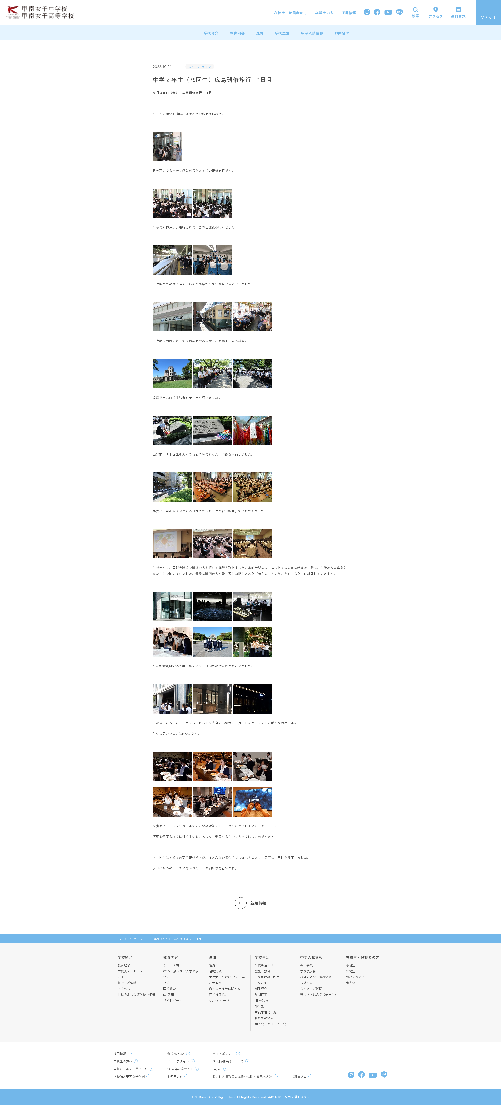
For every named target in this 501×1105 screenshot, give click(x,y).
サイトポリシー (223, 1053)
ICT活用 (168, 994)
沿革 (121, 976)
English (217, 1068)
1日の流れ (261, 1000)
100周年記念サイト (180, 1068)
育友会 (350, 982)
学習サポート (172, 1000)
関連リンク (175, 1076)
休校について (355, 976)
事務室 (350, 965)
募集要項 (306, 965)
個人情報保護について (228, 1061)
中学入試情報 (312, 32)
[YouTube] (388, 13)
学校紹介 (211, 32)
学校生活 (282, 32)
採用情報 (348, 12)
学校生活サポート (267, 965)
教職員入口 (299, 1076)
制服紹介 (261, 988)
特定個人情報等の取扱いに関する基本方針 (242, 1076)
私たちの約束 (264, 1018)
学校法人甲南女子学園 (129, 1076)
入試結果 (306, 982)
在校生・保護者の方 (290, 12)
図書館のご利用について (270, 979)
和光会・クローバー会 (270, 1023)
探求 (166, 982)
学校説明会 (308, 971)
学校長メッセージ (130, 971)
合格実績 (215, 971)
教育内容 (237, 32)
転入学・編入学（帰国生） (319, 994)
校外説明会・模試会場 (316, 976)
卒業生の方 (324, 12)
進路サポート (218, 965)
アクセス (124, 988)
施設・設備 (262, 971)
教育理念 (124, 965)
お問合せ (342, 32)
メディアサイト (178, 1061)
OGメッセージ (219, 1000)
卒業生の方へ (123, 1061)
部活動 (259, 1006)
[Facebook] (377, 13)
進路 (260, 32)
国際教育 (169, 988)
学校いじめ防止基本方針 (131, 1068)
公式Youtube (176, 1053)
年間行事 (261, 994)
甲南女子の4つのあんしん (227, 976)
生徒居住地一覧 (266, 1012)
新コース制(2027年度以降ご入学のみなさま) (180, 971)
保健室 (350, 971)
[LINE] (399, 12)
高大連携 (215, 982)
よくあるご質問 (311, 988)
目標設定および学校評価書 (136, 994)
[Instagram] (367, 12)
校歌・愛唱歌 (127, 982)
